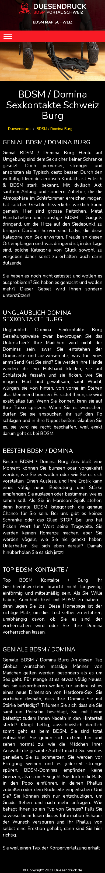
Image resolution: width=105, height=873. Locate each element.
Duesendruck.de (68, 870)
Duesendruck (19, 128)
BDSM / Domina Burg (54, 128)
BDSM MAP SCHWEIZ (52, 22)
